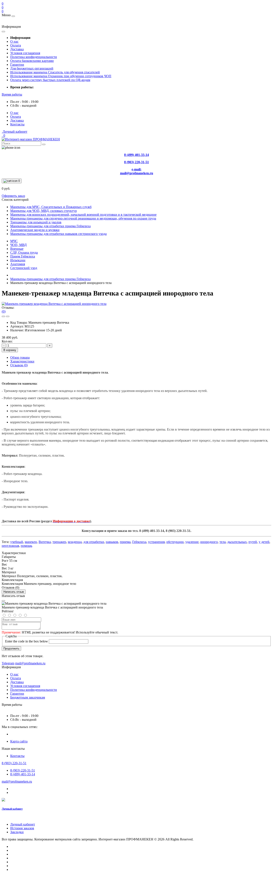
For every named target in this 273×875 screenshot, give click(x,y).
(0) (4, 311)
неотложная (10, 545)
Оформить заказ (13, 196)
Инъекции (17, 260)
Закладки (17, 832)
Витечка (45, 542)
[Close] (3, 600)
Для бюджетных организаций (31, 68)
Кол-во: (7, 341)
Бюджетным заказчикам (27, 697)
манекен (31, 542)
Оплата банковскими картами (32, 61)
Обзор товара (20, 357)
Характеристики (22, 361)
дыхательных (237, 542)
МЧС (14, 241)
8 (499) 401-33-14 (22, 774)
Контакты (17, 124)
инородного (209, 542)
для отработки (93, 542)
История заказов (22, 828)
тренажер (59, 542)
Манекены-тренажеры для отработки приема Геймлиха (50, 279)
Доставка (17, 49)
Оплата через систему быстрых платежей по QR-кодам (50, 80)
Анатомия (17, 264)
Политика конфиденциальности (33, 57)
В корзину (9, 350)
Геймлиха (139, 542)
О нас (14, 41)
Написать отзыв (13, 591)
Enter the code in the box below (26, 641)
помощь (26, 545)
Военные (16, 248)
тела (222, 542)
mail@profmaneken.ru (17, 781)
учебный (16, 542)
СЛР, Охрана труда (24, 252)
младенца (75, 542)
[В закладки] (3, 316)
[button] (12, 94)
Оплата (15, 45)
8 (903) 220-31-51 (22, 770)
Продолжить (11, 648)
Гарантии (17, 64)
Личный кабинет (12, 808)
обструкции (175, 542)
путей (252, 542)
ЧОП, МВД (18, 245)
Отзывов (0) (19, 365)
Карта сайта (19, 741)
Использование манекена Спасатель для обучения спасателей (55, 72)
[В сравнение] (7, 316)
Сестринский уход (23, 268)
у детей (264, 542)
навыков (112, 542)
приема (125, 542)
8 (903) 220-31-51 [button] (14, 763)
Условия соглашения (25, 53)
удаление (192, 542)
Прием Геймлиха (22, 256)
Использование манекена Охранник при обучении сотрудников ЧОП (60, 76)
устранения (156, 542)
